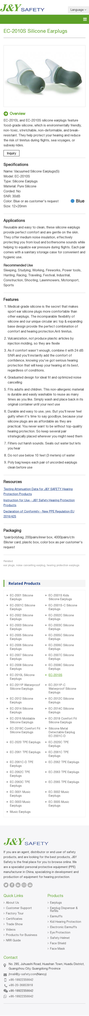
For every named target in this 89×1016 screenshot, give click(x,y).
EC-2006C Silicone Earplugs (61, 647)
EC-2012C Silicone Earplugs (61, 700)
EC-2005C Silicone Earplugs (61, 637)
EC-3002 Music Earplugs (59, 793)
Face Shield (58, 943)
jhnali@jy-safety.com (22, 974)
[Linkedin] (18, 884)
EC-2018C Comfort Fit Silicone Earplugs (25, 730)
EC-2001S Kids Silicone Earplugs (60, 597)
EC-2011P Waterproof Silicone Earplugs (25, 686)
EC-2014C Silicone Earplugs (61, 710)
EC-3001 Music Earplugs (20, 793)
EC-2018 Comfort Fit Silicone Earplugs (63, 720)
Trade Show (14, 924)
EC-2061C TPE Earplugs (59, 753)
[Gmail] (24, 884)
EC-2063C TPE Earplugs (20, 783)
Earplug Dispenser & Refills (64, 909)
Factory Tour (15, 913)
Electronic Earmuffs (63, 927)
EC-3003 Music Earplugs (20, 803)
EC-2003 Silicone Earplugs (21, 627)
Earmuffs (56, 916)
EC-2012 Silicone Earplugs (21, 700)
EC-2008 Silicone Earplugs (21, 666)
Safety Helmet (60, 937)
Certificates (14, 918)
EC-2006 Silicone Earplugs (21, 647)
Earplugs (56, 902)
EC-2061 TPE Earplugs (25, 752)
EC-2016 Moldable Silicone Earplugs (22, 720)
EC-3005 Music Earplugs (59, 803)
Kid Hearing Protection (65, 921)
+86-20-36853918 (21, 985)
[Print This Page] (30, 884)
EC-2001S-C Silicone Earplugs (63, 607)
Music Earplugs (20, 811)
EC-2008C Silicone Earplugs (61, 666)
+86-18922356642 (21, 979)
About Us (12, 902)
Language (77, 9)
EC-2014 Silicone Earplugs (21, 710)
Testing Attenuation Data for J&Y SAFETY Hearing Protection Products (38, 491)
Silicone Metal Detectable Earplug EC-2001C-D (62, 732)
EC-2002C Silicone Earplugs (61, 617)
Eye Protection (60, 932)
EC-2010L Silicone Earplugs (22, 676)
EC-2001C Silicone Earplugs (22, 607)
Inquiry (11, 153)
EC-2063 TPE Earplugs (64, 772)
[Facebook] (12, 884)
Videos (11, 929)
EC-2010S (55, 675)
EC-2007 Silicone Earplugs (21, 656)
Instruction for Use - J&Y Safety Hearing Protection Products (39, 503)
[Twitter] (6, 884)
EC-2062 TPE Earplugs (64, 762)
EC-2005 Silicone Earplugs (21, 637)
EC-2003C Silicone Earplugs (61, 627)
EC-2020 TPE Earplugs (25, 742)
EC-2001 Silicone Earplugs (21, 597)
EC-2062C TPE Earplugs (20, 773)
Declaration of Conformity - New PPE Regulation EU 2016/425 (39, 514)
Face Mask (57, 948)
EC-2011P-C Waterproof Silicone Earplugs (62, 688)
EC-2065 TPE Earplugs (64, 782)
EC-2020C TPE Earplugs (59, 744)
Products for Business (21, 934)
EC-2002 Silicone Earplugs (21, 617)
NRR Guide (13, 940)
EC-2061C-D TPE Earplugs (21, 763)
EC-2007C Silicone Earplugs (61, 656)
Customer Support (19, 908)
